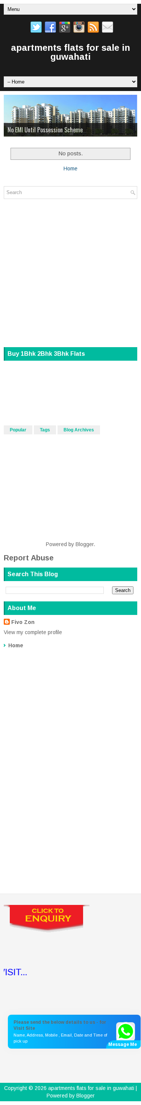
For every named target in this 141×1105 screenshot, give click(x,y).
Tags (45, 430)
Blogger (85, 544)
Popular (18, 430)
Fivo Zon (23, 622)
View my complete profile (33, 632)
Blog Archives (79, 430)
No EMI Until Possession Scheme (45, 129)
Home (70, 168)
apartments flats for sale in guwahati (70, 52)
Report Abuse (29, 558)
